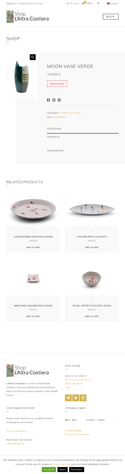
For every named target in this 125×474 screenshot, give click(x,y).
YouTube (83, 397)
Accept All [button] (49, 469)
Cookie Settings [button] (73, 430)
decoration (59, 117)
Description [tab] (54, 128)
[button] (33, 57)
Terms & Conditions (16, 431)
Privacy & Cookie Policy (77, 434)
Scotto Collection (70, 113)
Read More (76, 469)
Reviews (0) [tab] (53, 137)
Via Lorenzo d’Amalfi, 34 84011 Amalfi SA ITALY (78, 383)
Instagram (75, 397)
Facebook (68, 397)
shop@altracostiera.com (30, 3)
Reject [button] (62, 469)
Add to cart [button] (33, 247)
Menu (112, 16)
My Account (72, 3)
